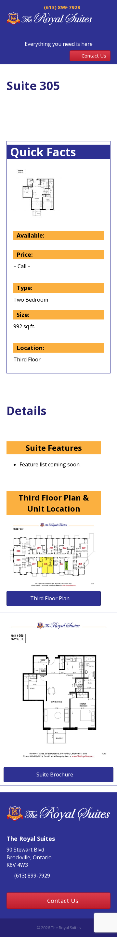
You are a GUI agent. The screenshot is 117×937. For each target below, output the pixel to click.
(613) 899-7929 (61, 7)
